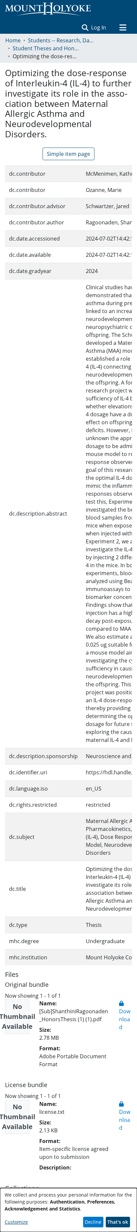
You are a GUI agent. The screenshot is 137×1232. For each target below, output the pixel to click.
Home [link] (13, 40)
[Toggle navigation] (122, 27)
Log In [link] (99, 27)
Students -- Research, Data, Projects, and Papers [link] (61, 40)
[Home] (48, 9)
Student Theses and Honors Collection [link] (46, 48)
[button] (85, 27)
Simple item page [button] (68, 154)
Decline (93, 1222)
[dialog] (68, 1210)
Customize (16, 1222)
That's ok (117, 1222)
